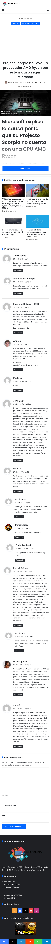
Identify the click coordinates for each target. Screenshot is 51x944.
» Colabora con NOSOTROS (12, 895)
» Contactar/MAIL (8, 898)
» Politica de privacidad (10, 887)
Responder (18, 270)
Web (3, 815)
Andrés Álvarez (13, 82)
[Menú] (3, 10)
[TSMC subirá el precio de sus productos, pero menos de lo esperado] (37, 190)
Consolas (15, 23)
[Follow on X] (19, 82)
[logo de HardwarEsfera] (11, 4)
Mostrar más (25, 168)
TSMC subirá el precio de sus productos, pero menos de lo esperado (37, 201)
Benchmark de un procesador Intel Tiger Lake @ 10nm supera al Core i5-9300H (36, 233)
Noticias (29, 18)
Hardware (25, 23)
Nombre (5, 795)
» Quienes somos (8, 881)
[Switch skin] (48, 10)
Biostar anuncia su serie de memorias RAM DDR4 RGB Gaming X (12, 232)
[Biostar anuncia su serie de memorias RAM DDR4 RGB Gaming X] (13, 221)
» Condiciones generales (11, 884)
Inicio (23, 18)
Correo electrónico (9, 805)
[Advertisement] (25, 43)
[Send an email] (20, 82)
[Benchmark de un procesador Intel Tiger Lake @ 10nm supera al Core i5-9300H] (37, 221)
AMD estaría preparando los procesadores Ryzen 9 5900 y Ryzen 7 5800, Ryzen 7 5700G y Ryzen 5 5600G (13, 203)
